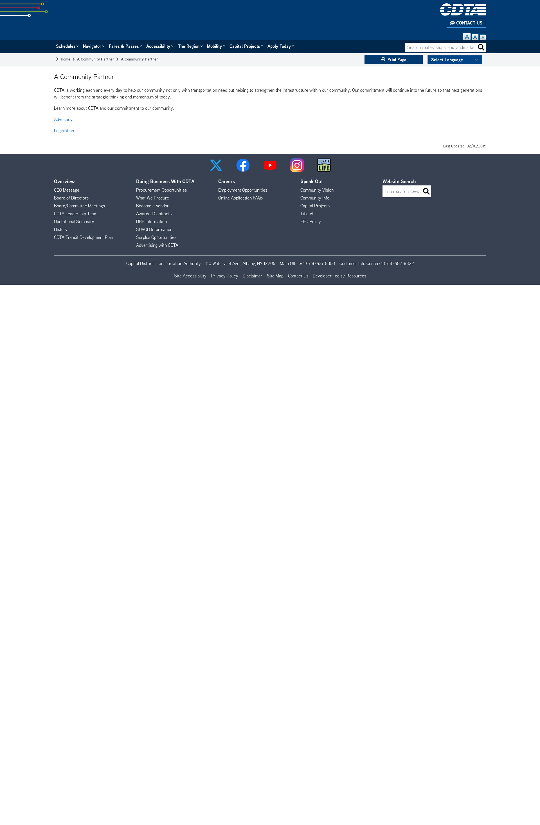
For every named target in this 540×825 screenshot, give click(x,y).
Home (65, 59)
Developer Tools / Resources (339, 276)
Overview (64, 181)
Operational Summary (74, 221)
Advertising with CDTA (157, 245)
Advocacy (63, 119)
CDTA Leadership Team (75, 213)
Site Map (275, 276)
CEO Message (66, 190)
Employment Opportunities (242, 190)
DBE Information (151, 221)
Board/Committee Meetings (79, 206)
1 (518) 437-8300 (319, 263)
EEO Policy (310, 221)
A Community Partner (95, 59)
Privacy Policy (224, 276)
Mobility (214, 46)
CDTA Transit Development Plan (83, 237)
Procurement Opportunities (161, 190)
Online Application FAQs (240, 198)
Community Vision (317, 190)
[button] (216, 165)
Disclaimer (252, 276)
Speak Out (311, 181)
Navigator (92, 46)
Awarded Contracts (154, 213)
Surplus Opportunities (156, 237)
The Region (189, 46)
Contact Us (468, 23)
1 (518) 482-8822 (397, 263)
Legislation (64, 130)
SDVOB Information (154, 229)
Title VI (306, 213)
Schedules (66, 46)
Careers (226, 181)
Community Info (314, 198)
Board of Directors (71, 198)
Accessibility (158, 46)
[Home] (463, 9)
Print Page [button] (397, 59)
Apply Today (279, 46)
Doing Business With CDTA (165, 181)
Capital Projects (245, 46)
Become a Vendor (152, 206)
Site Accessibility (190, 276)
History (61, 229)
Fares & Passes (124, 46)
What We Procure (152, 198)
